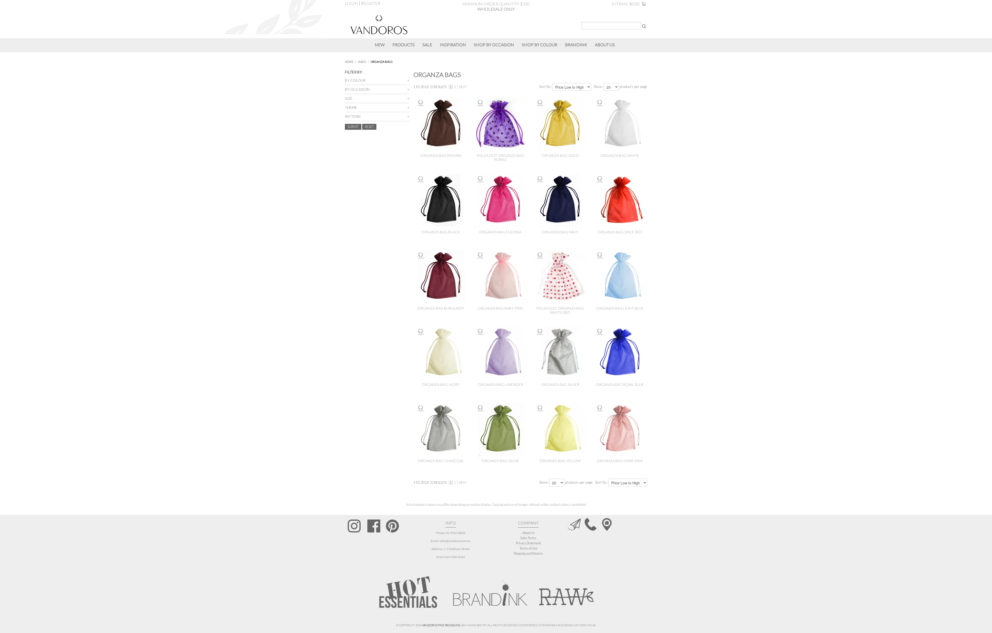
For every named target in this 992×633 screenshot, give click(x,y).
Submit (353, 127)
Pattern (352, 116)
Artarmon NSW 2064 (450, 557)
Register (370, 3)
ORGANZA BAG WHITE (619, 155)
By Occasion (357, 89)
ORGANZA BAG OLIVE (500, 461)
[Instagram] (354, 526)
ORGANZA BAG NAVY (560, 232)
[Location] (606, 524)
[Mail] (574, 524)
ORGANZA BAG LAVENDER (500, 384)
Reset (369, 127)
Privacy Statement (528, 543)
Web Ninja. (588, 625)
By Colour (355, 80)
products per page (633, 86)
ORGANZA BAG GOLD (560, 155)
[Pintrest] (392, 526)
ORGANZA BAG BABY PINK (500, 308)
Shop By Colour (539, 44)
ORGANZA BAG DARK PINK (620, 461)
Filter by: (353, 72)
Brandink (576, 44)
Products (403, 44)
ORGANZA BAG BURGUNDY (440, 308)
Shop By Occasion (494, 44)
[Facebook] (374, 526)
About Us (528, 533)
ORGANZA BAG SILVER (560, 384)
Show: (598, 86)
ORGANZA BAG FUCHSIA (500, 232)
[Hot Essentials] (408, 591)
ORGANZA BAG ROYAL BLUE (620, 384)
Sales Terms (528, 538)
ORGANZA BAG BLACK (440, 232)
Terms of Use (528, 548)
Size (348, 98)
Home (349, 61)
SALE (427, 44)
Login (351, 3)
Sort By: (545, 86)
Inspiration (453, 44)
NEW (380, 44)
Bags (362, 61)
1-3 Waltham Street (456, 549)
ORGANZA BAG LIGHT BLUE (620, 308)
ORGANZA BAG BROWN (440, 155)
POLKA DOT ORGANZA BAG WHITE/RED (560, 310)
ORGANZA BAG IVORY (441, 384)
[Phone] (590, 524)
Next (463, 87)
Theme (351, 107)
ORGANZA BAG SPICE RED (620, 232)
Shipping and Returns (528, 553)
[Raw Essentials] (566, 590)
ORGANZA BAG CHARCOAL (440, 461)
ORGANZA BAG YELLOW (560, 461)
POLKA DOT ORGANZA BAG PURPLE (500, 157)
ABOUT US (605, 44)
